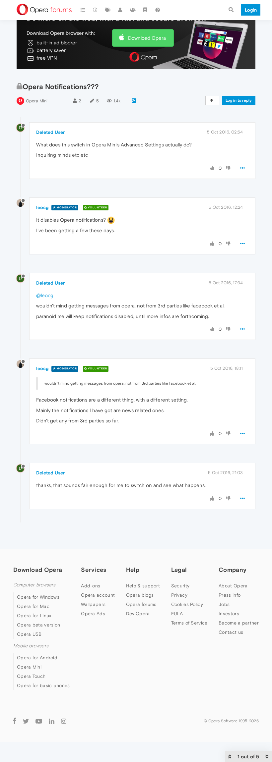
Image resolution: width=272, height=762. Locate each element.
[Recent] (95, 10)
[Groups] (132, 10)
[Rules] (145, 10)
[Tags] (108, 10)
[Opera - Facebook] (15, 721)
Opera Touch (31, 676)
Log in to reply (239, 100)
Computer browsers (34, 585)
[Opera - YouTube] (38, 721)
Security (180, 585)
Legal (179, 569)
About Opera (233, 585)
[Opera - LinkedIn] (51, 721)
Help (132, 569)
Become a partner (239, 623)
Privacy (179, 595)
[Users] (120, 10)
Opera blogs (140, 595)
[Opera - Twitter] (26, 721)
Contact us (231, 632)
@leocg (44, 295)
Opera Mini (36, 100)
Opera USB (29, 634)
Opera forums (141, 604)
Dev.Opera (138, 613)
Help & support (143, 585)
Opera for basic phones (43, 685)
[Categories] (83, 10)
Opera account (98, 595)
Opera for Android (37, 657)
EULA (177, 613)
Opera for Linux (34, 615)
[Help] (157, 10)
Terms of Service (189, 623)
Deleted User (50, 132)
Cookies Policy (187, 604)
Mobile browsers (30, 646)
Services (93, 569)
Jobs (224, 604)
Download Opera (147, 38)
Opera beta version (38, 624)
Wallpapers (93, 604)
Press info (229, 595)
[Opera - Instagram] (64, 721)
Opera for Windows (38, 597)
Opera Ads (93, 613)
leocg (42, 207)
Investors (229, 613)
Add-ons (90, 585)
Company (232, 569)
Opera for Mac (33, 606)
